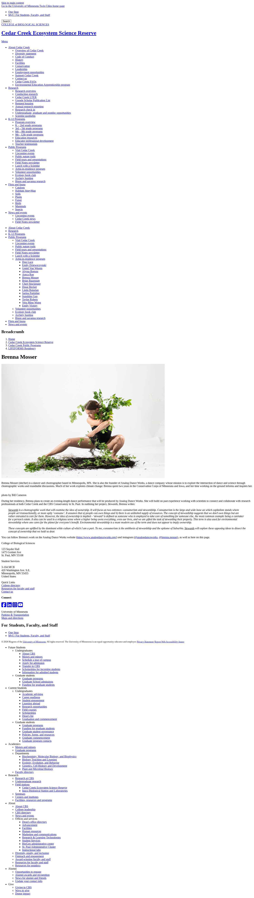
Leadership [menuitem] (21, 69)
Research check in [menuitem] (25, 109)
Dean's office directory (34, 821)
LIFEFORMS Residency (22, 348)
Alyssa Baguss (30, 271)
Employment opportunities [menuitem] (29, 72)
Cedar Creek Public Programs (24, 345)
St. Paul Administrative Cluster (39, 846)
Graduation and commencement (39, 719)
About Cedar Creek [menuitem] (19, 47)
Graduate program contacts (36, 740)
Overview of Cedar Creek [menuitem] (29, 50)
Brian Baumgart (31, 280)
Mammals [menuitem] (20, 206)
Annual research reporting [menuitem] (29, 106)
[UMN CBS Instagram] (14, 605)
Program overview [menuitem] (25, 122)
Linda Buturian (30, 290)
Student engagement (33, 700)
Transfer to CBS (31, 666)
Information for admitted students (40, 672)
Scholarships (29, 712)
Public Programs (17, 237)
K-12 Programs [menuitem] (16, 119)
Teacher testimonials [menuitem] (26, 143)
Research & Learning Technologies (41, 837)
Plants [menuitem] (18, 196)
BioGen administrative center (38, 843)
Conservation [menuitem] (22, 66)
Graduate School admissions (37, 681)
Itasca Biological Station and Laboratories (45, 790)
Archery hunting (24, 315)
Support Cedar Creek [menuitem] (26, 75)
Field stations (22, 784)
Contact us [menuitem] (21, 78)
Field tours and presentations (30, 249)
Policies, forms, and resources (38, 734)
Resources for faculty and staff (18, 588)
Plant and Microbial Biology (37, 768)
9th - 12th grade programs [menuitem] (29, 134)
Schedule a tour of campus (36, 659)
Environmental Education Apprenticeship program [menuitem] (42, 84)
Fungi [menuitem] (18, 200)
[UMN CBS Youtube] (20, 605)
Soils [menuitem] (18, 193)
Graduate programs (32, 678)
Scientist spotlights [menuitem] (25, 115)
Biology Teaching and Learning (39, 759)
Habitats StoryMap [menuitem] (25, 190)
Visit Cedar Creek (25, 240)
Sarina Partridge (31, 293)
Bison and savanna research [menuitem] (30, 181)
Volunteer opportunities (28, 308)
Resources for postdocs (27, 865)
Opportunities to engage (28, 871)
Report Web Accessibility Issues (169, 641)
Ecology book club (25, 311)
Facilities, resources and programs (33, 800)
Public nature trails (25, 246)
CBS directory (23, 812)
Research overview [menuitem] (25, 91)
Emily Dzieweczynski (34, 265)
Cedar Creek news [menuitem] (25, 218)
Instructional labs (31, 849)
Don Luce (27, 262)
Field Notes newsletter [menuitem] (27, 162)
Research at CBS (24, 778)
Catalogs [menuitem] (20, 187)
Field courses (29, 709)
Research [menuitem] (13, 87)
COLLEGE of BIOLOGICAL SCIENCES (25, 24)
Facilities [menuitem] (20, 62)
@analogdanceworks (146, 537)
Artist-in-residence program (30, 258)
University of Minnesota (34, 641)
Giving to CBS (23, 887)
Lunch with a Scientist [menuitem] (27, 165)
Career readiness (31, 697)
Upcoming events (24, 243)
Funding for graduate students (38, 684)
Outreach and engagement (29, 856)
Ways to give (22, 890)
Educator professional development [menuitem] (34, 140)
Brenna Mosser (30, 277)
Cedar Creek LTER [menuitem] (26, 97)
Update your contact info (28, 881)
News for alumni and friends (30, 878)
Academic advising (32, 694)
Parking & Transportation (15, 614)
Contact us (7, 591)
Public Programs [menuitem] (17, 147)
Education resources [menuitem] (26, 137)
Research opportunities (34, 706)
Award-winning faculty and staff (33, 859)
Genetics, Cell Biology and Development (44, 765)
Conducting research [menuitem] (26, 94)
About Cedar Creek (19, 227)
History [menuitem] (19, 59)
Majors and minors (32, 656)
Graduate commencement (36, 737)
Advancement (29, 825)
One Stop (13, 11)
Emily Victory (29, 305)
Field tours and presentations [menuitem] (30, 159)
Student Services (31, 840)
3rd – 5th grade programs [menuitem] (29, 128)
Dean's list (27, 715)
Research (13, 230)
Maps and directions (12, 617)
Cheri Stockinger (31, 283)
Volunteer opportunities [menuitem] (28, 172)
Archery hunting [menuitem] (24, 178)
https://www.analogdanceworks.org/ (96, 537)
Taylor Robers (30, 299)
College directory (10, 585)
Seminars (20, 793)
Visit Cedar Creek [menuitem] (25, 150)
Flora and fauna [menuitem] (16, 184)
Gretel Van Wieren (32, 268)
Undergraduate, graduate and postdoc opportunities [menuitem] (43, 112)
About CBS (28, 653)
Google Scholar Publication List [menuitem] (32, 100)
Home (11, 339)
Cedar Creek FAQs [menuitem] (25, 81)
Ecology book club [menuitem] (25, 175)
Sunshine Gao (29, 296)
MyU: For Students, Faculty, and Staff (29, 15)
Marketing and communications (39, 834)
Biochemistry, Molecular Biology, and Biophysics (49, 756)
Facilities (27, 828)
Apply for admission (33, 663)
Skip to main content (12, 2)
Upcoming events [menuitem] (24, 153)
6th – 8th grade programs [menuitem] (29, 131)
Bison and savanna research (30, 318)
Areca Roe (28, 274)
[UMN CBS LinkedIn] (9, 605)
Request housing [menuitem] (24, 103)
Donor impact (22, 893)
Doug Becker (29, 286)
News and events (17, 324)
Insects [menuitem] (19, 209)
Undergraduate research (28, 781)
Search (6, 21)
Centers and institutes (26, 797)
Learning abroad (31, 703)
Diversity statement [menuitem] (25, 53)
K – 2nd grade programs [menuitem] (28, 125)
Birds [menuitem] (18, 203)
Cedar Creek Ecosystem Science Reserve (48, 33)
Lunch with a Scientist (27, 255)
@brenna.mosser (168, 537)
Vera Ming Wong (31, 302)
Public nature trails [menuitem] (25, 156)
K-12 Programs (16, 234)
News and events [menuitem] (17, 212)
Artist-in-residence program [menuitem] (30, 168)
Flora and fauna (16, 321)
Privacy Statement (145, 641)
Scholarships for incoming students (41, 669)
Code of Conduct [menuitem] (24, 56)
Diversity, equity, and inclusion (32, 853)
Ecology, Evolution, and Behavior (40, 762)
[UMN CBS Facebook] (3, 605)
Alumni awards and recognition (32, 874)
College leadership (25, 809)
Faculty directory (24, 772)
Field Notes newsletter (27, 252)
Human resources (31, 831)
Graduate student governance (38, 731)
